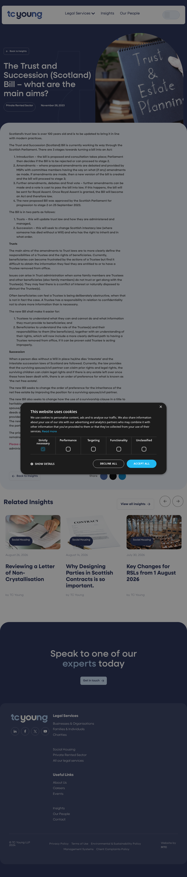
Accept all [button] (142, 463)
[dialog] (93, 438)
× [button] (160, 407)
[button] (42, 463)
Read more (49, 431)
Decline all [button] (108, 463)
